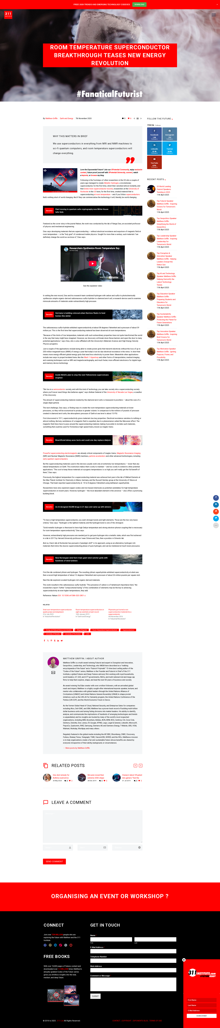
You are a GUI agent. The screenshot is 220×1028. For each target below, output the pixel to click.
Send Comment (54, 861)
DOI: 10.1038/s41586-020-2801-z (72, 595)
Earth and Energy (66, 118)
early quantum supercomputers (55, 459)
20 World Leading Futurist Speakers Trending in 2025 (164, 189)
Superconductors (128, 630)
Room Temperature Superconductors (105, 630)
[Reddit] (62, 640)
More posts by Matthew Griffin (77, 748)
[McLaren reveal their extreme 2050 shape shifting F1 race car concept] (83, 778)
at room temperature (102, 194)
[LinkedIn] (58, 640)
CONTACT (116, 1021)
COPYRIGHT (126, 1021)
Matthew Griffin (51, 118)
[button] (135, 765)
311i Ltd (60, 1021)
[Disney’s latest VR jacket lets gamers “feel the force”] (117, 778)
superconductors (133, 194)
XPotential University (117, 172)
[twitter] (65, 945)
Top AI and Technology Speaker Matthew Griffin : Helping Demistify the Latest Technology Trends (167, 279)
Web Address (96, 966)
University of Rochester (73, 634)
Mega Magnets (82, 630)
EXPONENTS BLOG (140, 1021)
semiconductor (59, 389)
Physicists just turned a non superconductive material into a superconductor (120, 612)
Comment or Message (100, 976)
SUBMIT (95, 996)
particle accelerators (97, 456)
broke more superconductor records (98, 189)
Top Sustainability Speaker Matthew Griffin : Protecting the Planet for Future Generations (167, 318)
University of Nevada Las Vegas (120, 392)
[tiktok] (60, 945)
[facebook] (45, 945)
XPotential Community (120, 170)
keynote (85, 175)
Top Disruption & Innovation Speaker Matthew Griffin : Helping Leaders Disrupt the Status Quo (166, 259)
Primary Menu (214, 15)
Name (93, 935)
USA (87, 634)
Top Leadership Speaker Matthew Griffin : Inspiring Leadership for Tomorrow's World (167, 240)
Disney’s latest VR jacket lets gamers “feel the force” (132, 778)
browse (94, 175)
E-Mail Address (97, 947)
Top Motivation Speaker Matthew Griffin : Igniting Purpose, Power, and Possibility (166, 353)
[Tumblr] (55, 640)
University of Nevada (53, 634)
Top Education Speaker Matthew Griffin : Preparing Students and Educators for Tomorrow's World (166, 299)
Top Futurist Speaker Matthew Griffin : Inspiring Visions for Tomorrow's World (167, 205)
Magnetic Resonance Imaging (128, 453)
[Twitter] (48, 640)
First (91, 943)
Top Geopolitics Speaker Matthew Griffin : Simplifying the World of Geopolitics (166, 222)
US (95, 192)
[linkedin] (55, 945)
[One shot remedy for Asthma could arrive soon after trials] (48, 778)
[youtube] (70, 945)
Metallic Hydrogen (111, 183)
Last (135, 943)
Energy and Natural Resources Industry (58, 630)
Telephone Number (98, 957)
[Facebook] (44, 640)
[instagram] (50, 945)
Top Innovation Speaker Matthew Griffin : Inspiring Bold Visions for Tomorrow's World (167, 335)
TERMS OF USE (155, 1021)
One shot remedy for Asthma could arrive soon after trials (61, 778)
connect (129, 172)
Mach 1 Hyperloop (91, 357)
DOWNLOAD (139, 4)
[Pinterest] (51, 640)
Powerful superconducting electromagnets (60, 453)
